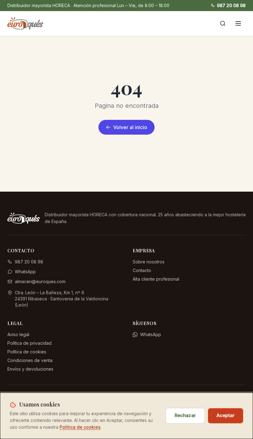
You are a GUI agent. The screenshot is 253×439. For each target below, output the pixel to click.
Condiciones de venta (29, 360)
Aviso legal (18, 334)
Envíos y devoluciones (30, 369)
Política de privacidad (29, 343)
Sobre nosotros (148, 261)
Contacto (142, 270)
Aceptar (225, 415)
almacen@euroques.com (40, 281)
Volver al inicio (130, 127)
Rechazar (185, 415)
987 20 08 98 (231, 5)
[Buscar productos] (223, 23)
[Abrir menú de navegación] (238, 23)
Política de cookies (26, 351)
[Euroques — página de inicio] (25, 23)
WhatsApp (25, 271)
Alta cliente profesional (156, 279)
